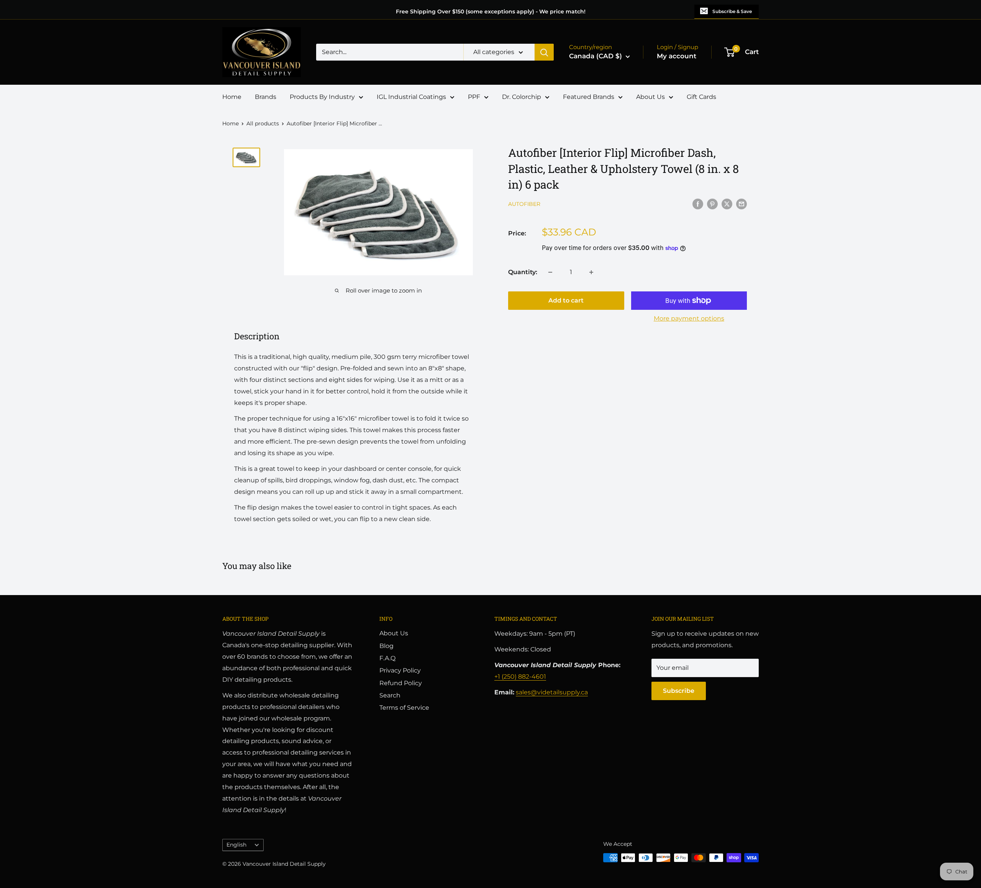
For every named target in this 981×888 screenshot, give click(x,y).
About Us (650, 96)
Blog (386, 646)
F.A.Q (387, 658)
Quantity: (522, 272)
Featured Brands (588, 96)
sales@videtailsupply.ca (552, 692)
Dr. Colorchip (521, 96)
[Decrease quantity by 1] (550, 272)
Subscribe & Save (732, 11)
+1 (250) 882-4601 (520, 676)
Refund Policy (400, 683)
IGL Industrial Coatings (411, 96)
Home (231, 96)
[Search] (544, 52)
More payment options (689, 318)
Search (389, 695)
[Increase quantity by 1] (591, 272)
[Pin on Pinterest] (712, 203)
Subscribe (678, 690)
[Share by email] (741, 203)
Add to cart (566, 300)
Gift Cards (701, 96)
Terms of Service (404, 707)
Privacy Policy (400, 670)
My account (676, 56)
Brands (265, 96)
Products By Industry (322, 96)
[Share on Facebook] (697, 203)
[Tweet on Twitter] (727, 203)
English (236, 845)
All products (262, 123)
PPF (474, 96)
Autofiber (524, 204)
